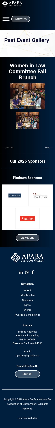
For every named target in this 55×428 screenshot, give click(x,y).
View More (27, 237)
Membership (28, 295)
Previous (9, 147)
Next (47, 147)
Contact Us (21, 19)
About (27, 290)
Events (27, 309)
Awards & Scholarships (27, 314)
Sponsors (27, 300)
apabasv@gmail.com (27, 355)
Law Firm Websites (27, 418)
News (27, 304)
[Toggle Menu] (6, 19)
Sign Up (27, 373)
